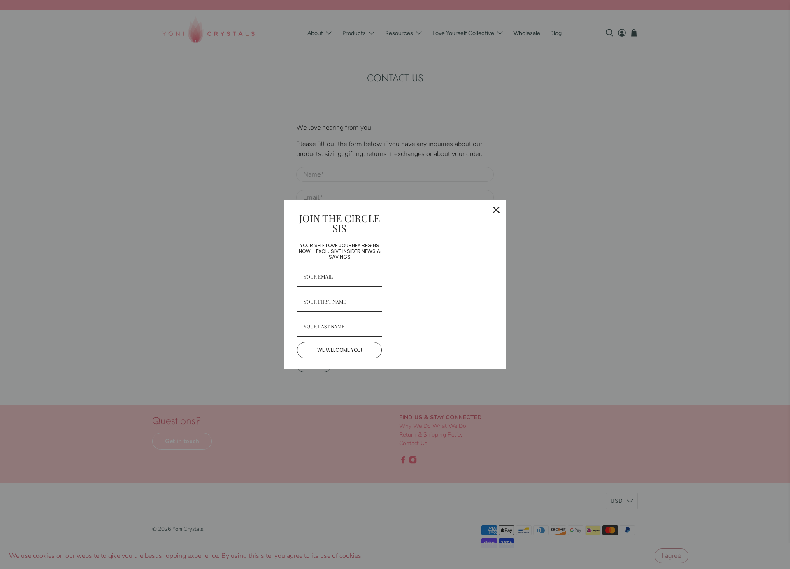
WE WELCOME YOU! (339, 349)
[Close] (496, 210)
